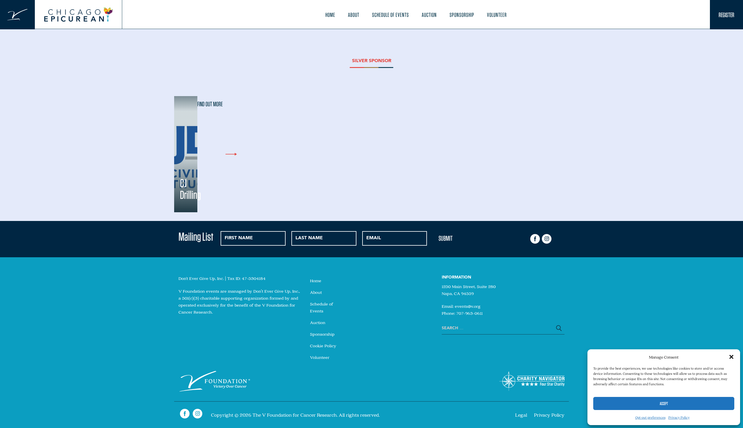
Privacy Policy (679, 417)
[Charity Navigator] (532, 382)
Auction (429, 14)
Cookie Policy (323, 345)
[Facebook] (535, 239)
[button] (731, 357)
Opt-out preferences (650, 417)
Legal (521, 415)
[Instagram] (546, 239)
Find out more (210, 104)
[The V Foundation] (17, 14)
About (353, 14)
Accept (664, 403)
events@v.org (468, 306)
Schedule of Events (390, 14)
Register (726, 15)
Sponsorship (462, 14)
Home (330, 14)
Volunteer (497, 14)
